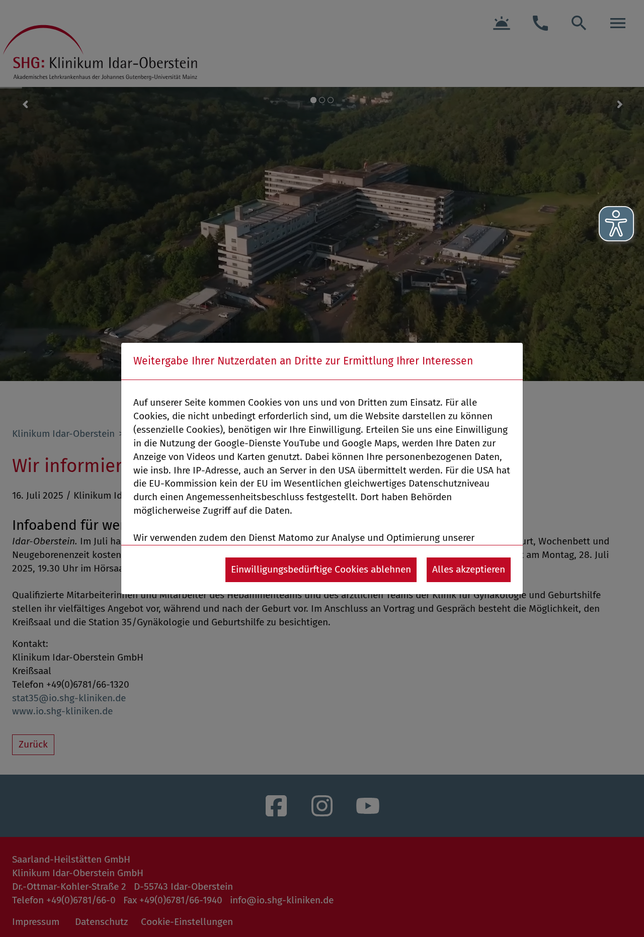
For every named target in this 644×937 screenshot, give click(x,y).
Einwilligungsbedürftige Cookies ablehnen (321, 569)
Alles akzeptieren (468, 569)
